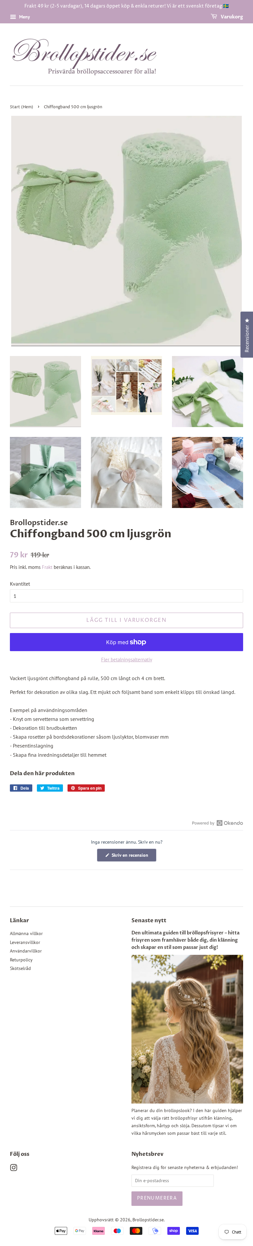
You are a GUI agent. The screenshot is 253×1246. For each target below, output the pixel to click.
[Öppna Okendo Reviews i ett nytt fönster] (217, 823)
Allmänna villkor (26, 933)
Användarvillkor (26, 951)
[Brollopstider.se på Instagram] (13, 1169)
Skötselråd (20, 968)
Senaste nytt (148, 920)
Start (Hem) (21, 107)
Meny (24, 17)
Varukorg (231, 17)
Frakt (47, 567)
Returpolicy (21, 960)
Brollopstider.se (148, 1220)
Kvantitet (20, 583)
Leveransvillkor (25, 942)
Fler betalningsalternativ (126, 659)
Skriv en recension (133, 857)
